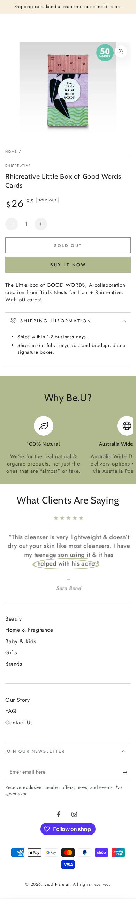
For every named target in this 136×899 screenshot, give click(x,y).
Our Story (17, 700)
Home (11, 151)
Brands (13, 664)
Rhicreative (18, 165)
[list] (68, 445)
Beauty (13, 619)
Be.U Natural (56, 884)
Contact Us (19, 723)
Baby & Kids (20, 641)
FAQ (11, 711)
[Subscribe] (127, 772)
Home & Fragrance (29, 630)
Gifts (11, 652)
